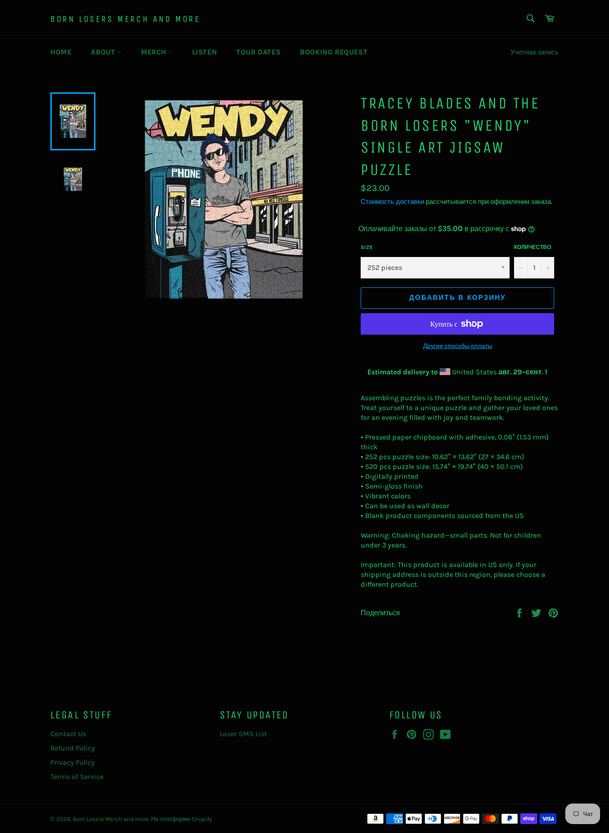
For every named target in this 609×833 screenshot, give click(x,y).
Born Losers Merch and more (125, 19)
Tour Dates (258, 52)
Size (367, 247)
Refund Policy (72, 748)
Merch (155, 52)
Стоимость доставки (392, 202)
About (104, 52)
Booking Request (333, 52)
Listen (204, 52)
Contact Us (68, 733)
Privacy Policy (72, 762)
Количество (532, 247)
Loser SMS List (243, 733)
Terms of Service (76, 776)
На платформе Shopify (181, 819)
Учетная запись (534, 52)
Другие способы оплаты (457, 346)
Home (60, 52)
